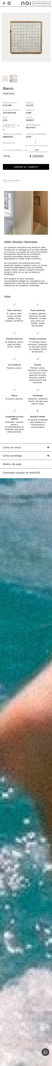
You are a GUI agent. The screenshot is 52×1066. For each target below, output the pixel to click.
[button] (3, 3)
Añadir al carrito (26, 166)
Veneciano (9, 93)
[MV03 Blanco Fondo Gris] (26, 37)
